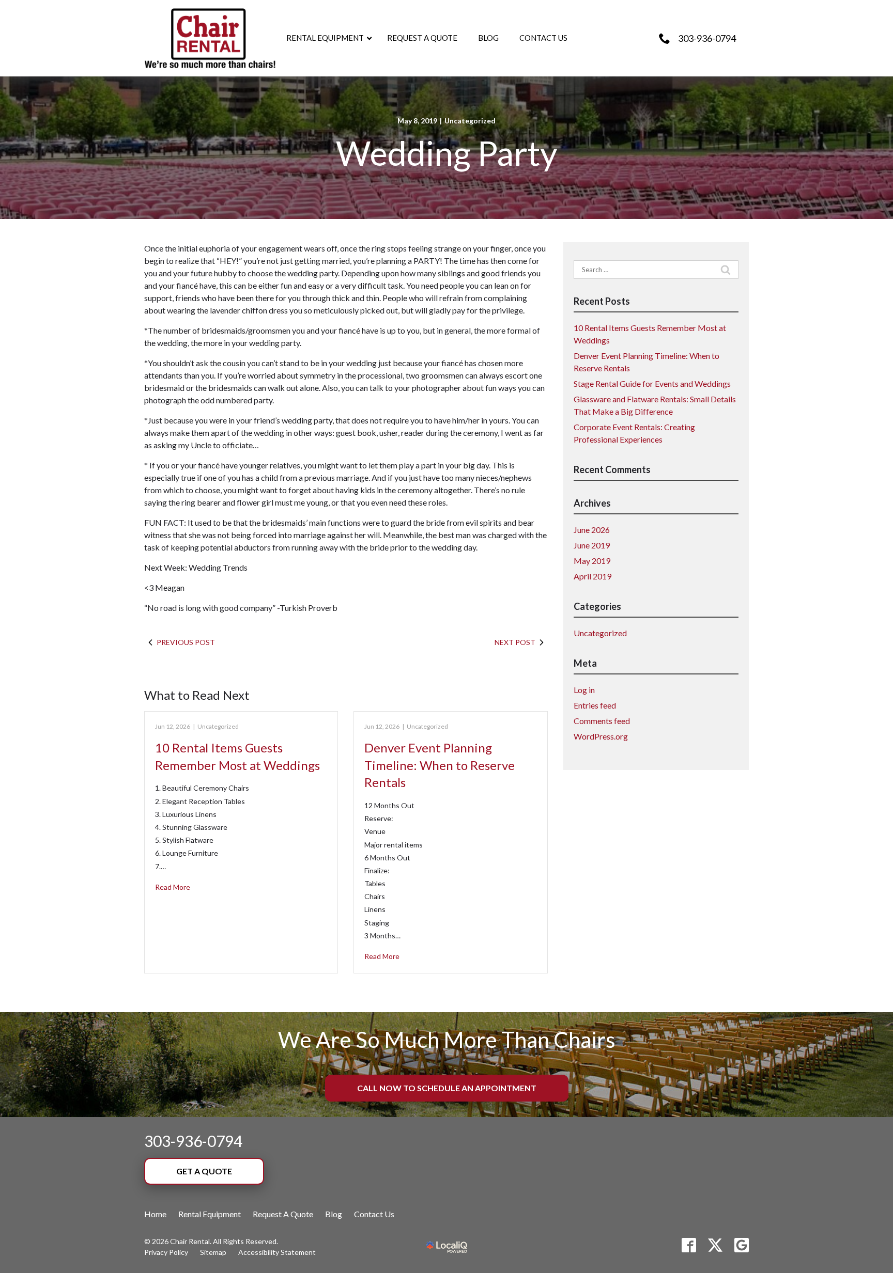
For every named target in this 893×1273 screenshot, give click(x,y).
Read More (172, 887)
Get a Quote (204, 1171)
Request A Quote (283, 1214)
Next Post (515, 642)
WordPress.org (601, 736)
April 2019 (592, 576)
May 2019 (592, 560)
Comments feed (602, 721)
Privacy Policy (166, 1252)
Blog (333, 1214)
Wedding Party (447, 153)
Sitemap (213, 1252)
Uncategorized (470, 120)
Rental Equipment (209, 1214)
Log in (584, 690)
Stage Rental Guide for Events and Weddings (652, 383)
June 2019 (592, 545)
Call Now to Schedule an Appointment (446, 1088)
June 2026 (592, 530)
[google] (741, 1245)
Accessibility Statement (277, 1252)
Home (155, 1214)
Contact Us (374, 1214)
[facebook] (689, 1245)
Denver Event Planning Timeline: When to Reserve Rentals (439, 765)
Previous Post (186, 642)
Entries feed (595, 705)
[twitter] (715, 1245)
